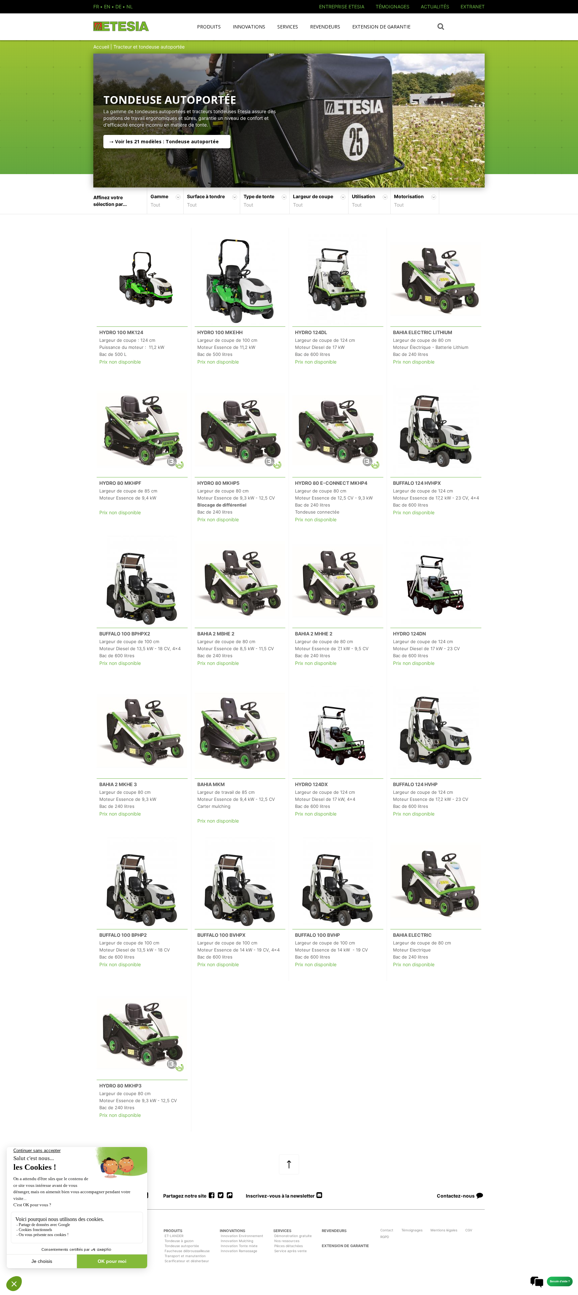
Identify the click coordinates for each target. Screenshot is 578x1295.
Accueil (101, 47)
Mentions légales (443, 1230)
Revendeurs (325, 26)
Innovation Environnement (242, 1236)
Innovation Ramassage (239, 1251)
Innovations (249, 26)
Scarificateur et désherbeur (187, 1261)
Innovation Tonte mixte (239, 1246)
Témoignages (392, 6)
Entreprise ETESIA (341, 6)
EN (107, 6)
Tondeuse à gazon (179, 1241)
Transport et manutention (185, 1256)
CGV (468, 1230)
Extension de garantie (381, 26)
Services (287, 26)
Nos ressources (286, 1241)
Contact (386, 1230)
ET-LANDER (174, 1236)
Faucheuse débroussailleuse (187, 1251)
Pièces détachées (288, 1246)
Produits (209, 26)
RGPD (384, 1237)
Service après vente (290, 1251)
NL (129, 6)
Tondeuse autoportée (182, 1246)
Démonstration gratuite (293, 1236)
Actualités (435, 6)
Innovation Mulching (237, 1241)
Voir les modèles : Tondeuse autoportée (167, 141)
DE (118, 6)
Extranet (473, 6)
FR (96, 6)
